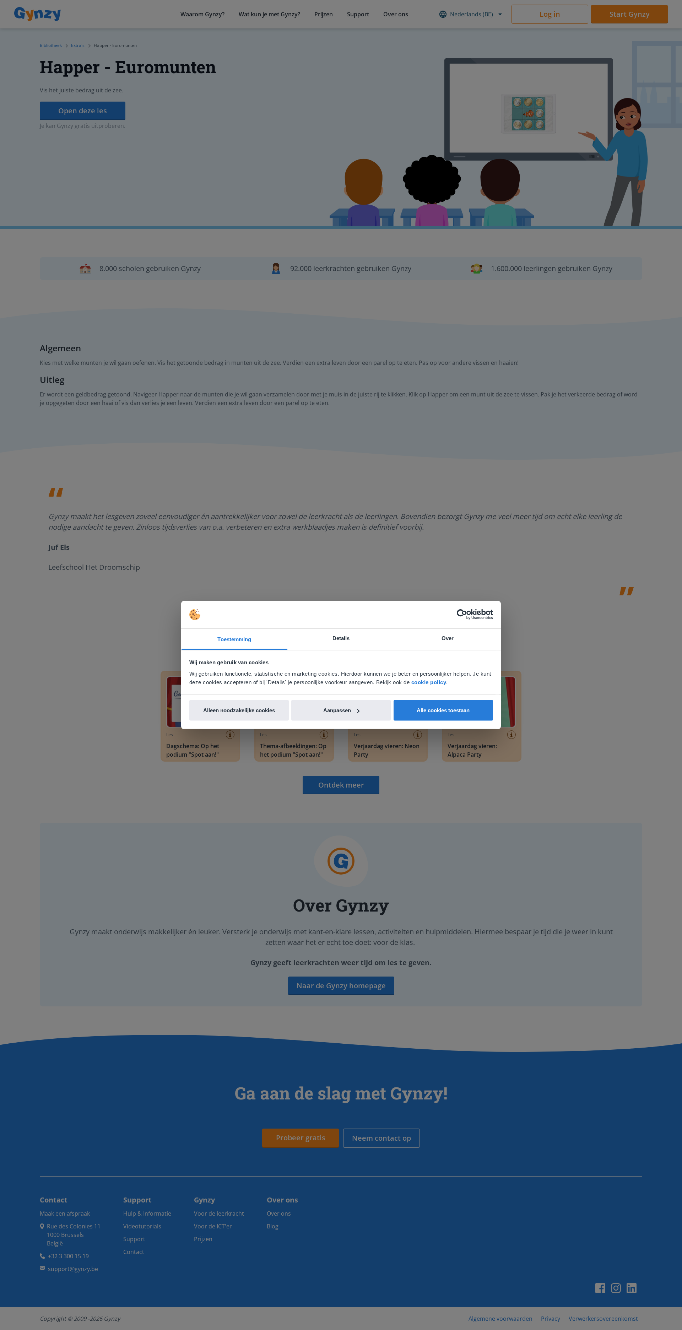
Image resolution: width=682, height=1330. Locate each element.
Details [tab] (341, 638)
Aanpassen (337, 710)
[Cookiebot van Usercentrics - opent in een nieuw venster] (462, 614)
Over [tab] (448, 638)
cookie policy (428, 682)
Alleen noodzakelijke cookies (239, 710)
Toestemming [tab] (234, 639)
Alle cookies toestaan (443, 710)
